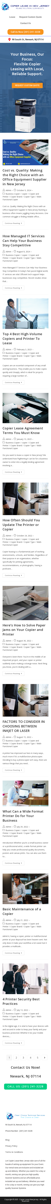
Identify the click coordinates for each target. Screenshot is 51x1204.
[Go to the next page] (44, 1057)
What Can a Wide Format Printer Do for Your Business (23, 816)
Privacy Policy (11, 1146)
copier (24, 194)
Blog (7, 1140)
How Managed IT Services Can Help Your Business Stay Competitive (24, 240)
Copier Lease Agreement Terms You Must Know (23, 430)
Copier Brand (16, 196)
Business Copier (13, 194)
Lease (12, 17)
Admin (8, 190)
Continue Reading (14, 222)
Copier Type (29, 196)
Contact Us (25, 23)
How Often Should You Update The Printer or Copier (21, 524)
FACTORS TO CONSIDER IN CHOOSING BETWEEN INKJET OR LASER (24, 726)
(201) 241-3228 (25, 1131)
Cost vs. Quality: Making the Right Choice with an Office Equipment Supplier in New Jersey (25, 177)
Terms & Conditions (14, 1152)
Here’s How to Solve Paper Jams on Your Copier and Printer (24, 629)
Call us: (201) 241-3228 (25, 1086)
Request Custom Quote (30, 17)
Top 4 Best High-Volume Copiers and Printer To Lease (22, 338)
